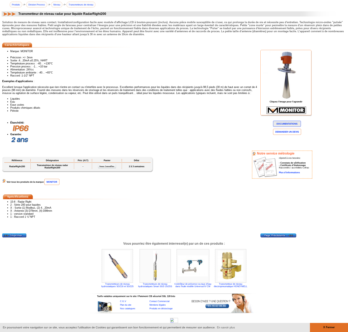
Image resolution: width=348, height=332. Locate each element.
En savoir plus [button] (226, 327)
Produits (16, 4)
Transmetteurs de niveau (81, 4)
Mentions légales (157, 305)
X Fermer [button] (329, 327)
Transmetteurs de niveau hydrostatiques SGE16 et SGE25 (117, 285)
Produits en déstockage (161, 308)
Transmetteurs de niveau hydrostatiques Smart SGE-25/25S (155, 285)
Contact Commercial (159, 301)
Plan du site (125, 305)
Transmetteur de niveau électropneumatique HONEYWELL (230, 285)
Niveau (56, 4)
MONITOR (52, 182)
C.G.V (123, 301)
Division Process (36, 4)
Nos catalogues (127, 308)
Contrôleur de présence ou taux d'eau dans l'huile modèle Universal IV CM (192, 285)
